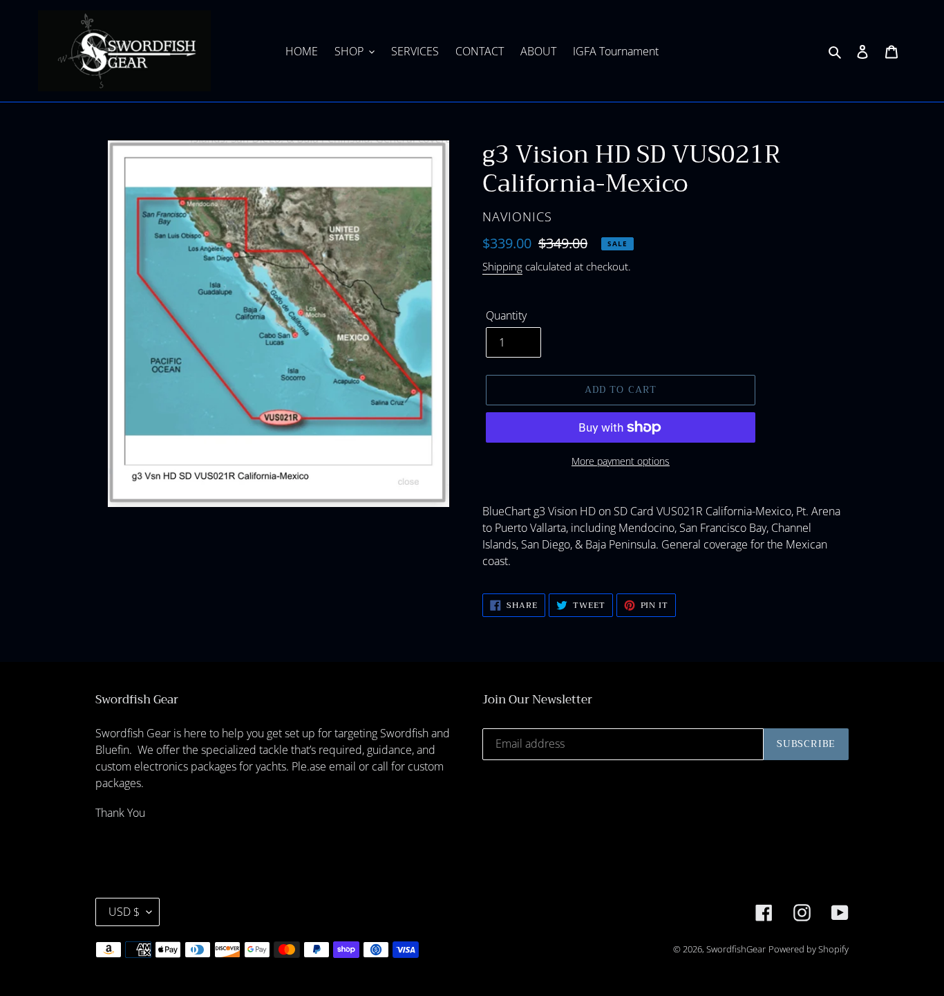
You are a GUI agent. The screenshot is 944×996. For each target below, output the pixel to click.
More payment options (621, 461)
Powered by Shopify (808, 949)
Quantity (506, 315)
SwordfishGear (736, 949)
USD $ (124, 911)
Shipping (502, 266)
